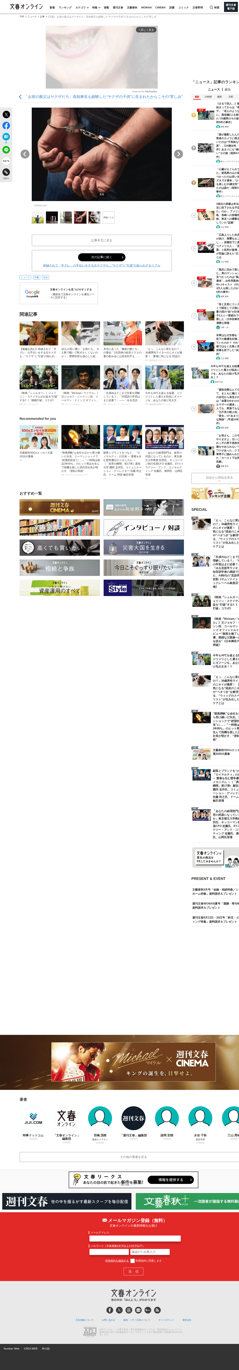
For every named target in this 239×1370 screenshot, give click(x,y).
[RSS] (157, 1310)
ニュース (32, 16)
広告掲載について (85, 1320)
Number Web (11, 1348)
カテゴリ (80, 7)
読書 (172, 7)
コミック (183, 7)
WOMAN (146, 7)
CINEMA (160, 7)
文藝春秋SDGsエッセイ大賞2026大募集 (36, 456)
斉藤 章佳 (225, 466)
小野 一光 (225, 327)
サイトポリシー (166, 1320)
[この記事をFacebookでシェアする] (6, 126)
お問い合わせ (108, 1320)
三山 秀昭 (225, 227)
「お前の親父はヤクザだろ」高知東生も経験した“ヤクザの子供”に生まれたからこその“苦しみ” (103, 97)
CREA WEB (30, 1348)
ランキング (65, 7)
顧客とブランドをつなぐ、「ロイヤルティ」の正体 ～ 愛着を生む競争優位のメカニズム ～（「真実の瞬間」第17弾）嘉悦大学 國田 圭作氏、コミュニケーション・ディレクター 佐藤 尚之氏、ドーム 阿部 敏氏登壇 (122, 465)
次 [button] (178, 154)
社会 (45, 277)
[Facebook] (109, 1310)
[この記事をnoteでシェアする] (6, 161)
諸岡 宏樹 (225, 127)
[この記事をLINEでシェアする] (6, 150)
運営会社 (186, 1320)
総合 (228, 89)
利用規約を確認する (117, 1260)
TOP (22, 16)
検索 (216, 7)
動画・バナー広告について (136, 1320)
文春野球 (198, 7)
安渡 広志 (219, 382)
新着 (52, 7)
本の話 (46, 1348)
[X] (119, 1310)
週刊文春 (118, 7)
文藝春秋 (132, 7)
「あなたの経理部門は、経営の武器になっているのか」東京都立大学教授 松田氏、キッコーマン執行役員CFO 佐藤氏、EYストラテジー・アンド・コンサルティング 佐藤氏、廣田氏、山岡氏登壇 (164, 465)
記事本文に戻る (101, 240)
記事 (42, 16)
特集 (94, 7)
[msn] (148, 1310)
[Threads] (128, 1310)
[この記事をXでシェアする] (6, 115)
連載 (106, 7)
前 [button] (25, 154)
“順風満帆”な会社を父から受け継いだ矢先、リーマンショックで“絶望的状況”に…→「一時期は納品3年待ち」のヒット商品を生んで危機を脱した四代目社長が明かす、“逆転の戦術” (80, 463)
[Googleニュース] (138, 1310)
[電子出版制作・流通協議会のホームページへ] (90, 1332)
